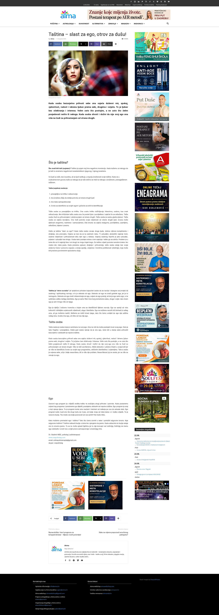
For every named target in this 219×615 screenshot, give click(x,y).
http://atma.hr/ (68, 549)
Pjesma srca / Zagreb (144, 469)
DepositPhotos (155, 579)
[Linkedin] (138, 1)
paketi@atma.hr (60, 609)
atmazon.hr (115, 590)
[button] (167, 24)
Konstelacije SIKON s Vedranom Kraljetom (151, 445)
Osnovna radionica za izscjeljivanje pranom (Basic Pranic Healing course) (152, 442)
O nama (96, 5)
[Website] (161, 1)
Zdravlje (112, 24)
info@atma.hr (54, 586)
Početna (54, 24)
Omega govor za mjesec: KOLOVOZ (148, 474)
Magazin (125, 24)
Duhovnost (84, 24)
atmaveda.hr (107, 593)
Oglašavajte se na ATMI (107, 5)
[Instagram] (135, 1)
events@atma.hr (41, 599)
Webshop (127, 5)
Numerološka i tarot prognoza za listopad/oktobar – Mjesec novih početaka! (65, 533)
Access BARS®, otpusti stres (146, 450)
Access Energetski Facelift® (146, 460)
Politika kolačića (149, 5)
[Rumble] (146, 1)
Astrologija (68, 24)
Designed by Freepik (55, 97)
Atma (52, 39)
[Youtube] (168, 1)
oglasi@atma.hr (62, 590)
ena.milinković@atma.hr (43, 605)
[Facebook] (131, 1)
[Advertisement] (88, 139)
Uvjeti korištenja (137, 5)
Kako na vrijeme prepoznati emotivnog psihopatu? (113, 533)
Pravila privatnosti (161, 5)
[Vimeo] (157, 1)
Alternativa (97, 24)
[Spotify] (74, 560)
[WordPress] (165, 1)
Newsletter (119, 5)
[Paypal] (142, 1)
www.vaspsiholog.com (57, 437)
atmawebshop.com (107, 586)
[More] (115, 44)
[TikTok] (150, 1)
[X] (153, 1)
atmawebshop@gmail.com (55, 593)
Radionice (138, 24)
